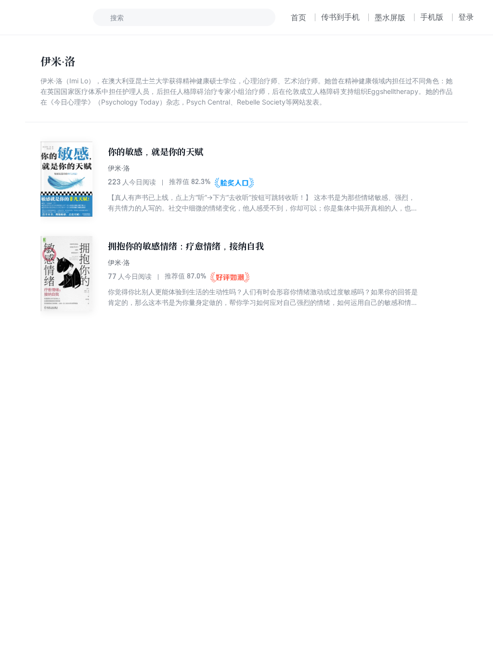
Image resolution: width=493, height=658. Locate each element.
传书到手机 (340, 17)
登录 (466, 17)
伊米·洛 (119, 168)
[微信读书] (51, 17)
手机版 (431, 17)
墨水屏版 (390, 17)
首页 (298, 17)
